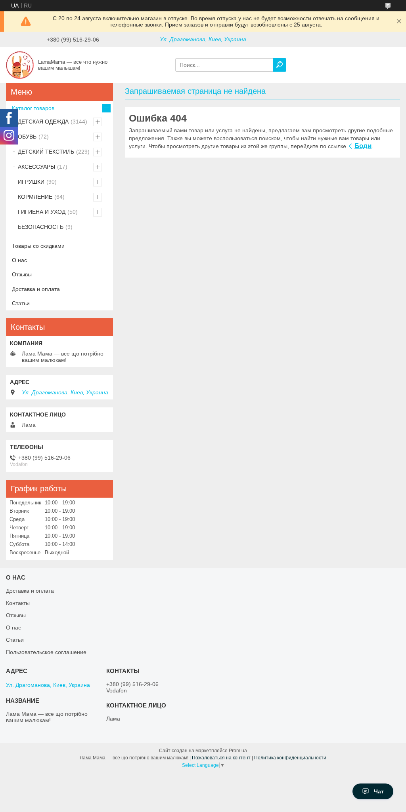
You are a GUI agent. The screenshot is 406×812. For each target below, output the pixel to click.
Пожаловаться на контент (221, 758)
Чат (379, 791)
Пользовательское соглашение (46, 652)
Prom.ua (238, 750)
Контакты (18, 603)
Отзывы (22, 274)
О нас (19, 260)
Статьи (21, 303)
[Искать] (279, 65)
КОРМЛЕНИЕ (35, 197)
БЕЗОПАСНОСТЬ (40, 227)
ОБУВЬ (27, 136)
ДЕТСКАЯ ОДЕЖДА (43, 121)
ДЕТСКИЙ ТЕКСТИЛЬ (46, 151)
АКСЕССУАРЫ (36, 167)
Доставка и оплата (36, 289)
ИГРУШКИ (31, 182)
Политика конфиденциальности (290, 758)
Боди (363, 146)
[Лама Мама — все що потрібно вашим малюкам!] (20, 64)
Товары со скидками (38, 246)
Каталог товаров (33, 108)
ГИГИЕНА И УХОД (41, 212)
